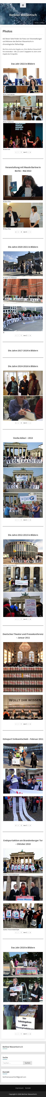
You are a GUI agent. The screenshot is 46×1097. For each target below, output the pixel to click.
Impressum (19, 1088)
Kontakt (28, 1088)
